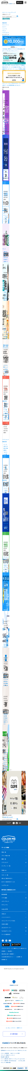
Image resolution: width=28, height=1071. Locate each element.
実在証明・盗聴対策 (5, 1057)
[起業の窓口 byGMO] (7, 817)
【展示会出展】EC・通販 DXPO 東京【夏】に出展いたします (6, 257)
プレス (4, 30)
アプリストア (5, 32)
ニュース (4, 28)
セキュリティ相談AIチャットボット (8, 1055)
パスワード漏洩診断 (5, 1053)
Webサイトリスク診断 (15, 1053)
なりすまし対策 (21, 1060)
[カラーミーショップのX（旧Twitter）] (3, 941)
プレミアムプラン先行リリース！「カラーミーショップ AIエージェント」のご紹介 (6, 174)
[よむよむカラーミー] (14, 813)
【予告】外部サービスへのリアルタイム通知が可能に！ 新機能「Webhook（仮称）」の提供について (6, 492)
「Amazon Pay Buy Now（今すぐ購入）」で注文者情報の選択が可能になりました (6, 411)
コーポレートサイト (11, 1028)
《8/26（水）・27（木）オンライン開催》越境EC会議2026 (6, 334)
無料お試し (19, 2)
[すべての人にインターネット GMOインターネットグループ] (12, 1068)
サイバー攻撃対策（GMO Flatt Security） (9, 1060)
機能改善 (4, 23)
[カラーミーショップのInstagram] (6, 941)
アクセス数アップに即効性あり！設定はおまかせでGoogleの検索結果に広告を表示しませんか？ (6, 375)
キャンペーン (5, 24)
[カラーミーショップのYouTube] (10, 941)
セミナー (4, 27)
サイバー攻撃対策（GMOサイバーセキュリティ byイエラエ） (13, 1058)
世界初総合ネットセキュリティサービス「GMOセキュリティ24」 (14, 1050)
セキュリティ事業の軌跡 (6, 1062)
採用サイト (19, 1028)
